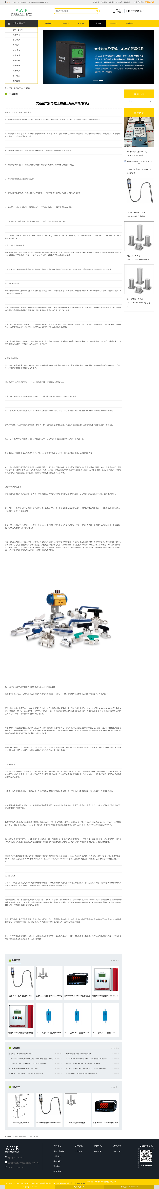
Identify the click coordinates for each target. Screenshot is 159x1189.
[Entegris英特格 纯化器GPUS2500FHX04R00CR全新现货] (139, 294)
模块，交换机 (18, 30)
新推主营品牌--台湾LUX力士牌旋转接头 (79, 1054)
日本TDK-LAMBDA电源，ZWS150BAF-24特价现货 (26, 1074)
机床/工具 (16, 71)
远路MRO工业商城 (19, 1136)
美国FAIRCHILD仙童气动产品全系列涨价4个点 (81, 1074)
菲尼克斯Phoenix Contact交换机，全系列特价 (23, 1069)
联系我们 (112, 2)
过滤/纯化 (16, 35)
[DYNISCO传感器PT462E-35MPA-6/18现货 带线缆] (139, 207)
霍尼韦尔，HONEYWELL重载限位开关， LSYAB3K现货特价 (86, 1069)
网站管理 (113, 1182)
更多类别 (16, 60)
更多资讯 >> (115, 1048)
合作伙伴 (113, 23)
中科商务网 (105, 1182)
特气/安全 (16, 50)
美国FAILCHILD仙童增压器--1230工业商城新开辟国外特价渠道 (33, 2)
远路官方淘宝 (33, 1136)
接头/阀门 (16, 40)
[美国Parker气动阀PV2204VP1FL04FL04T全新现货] (139, 250)
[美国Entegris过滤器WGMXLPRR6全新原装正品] (42, 978)
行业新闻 (97, 23)
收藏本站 (104, 2)
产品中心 (65, 23)
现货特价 (16, 45)
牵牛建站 (97, 1182)
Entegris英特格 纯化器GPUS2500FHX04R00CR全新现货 (138, 303)
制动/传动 (16, 55)
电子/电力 (16, 76)
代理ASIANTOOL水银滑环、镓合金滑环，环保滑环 (83, 1064)
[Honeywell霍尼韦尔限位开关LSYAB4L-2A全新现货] (139, 146)
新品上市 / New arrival (129, 1187)
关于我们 (81, 23)
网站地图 (127, 2)
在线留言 (119, 2)
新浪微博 (96, 2)
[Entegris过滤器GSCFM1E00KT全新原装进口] (139, 163)
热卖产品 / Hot (79, 1187)
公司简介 (78, 1151)
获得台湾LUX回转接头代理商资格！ (21, 1054)
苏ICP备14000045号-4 (78, 1183)
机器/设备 (16, 66)
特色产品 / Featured (30, 1187)
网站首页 (49, 23)
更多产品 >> (115, 960)
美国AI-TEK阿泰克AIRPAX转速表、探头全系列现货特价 (27, 1064)
